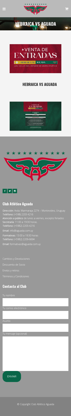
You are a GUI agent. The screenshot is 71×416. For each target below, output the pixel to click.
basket (32, 90)
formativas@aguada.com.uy (25, 244)
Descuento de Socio (14, 264)
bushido (55, 90)
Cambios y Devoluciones (16, 258)
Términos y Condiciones (16, 276)
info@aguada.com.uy (21, 230)
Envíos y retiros (11, 270)
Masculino (42, 90)
